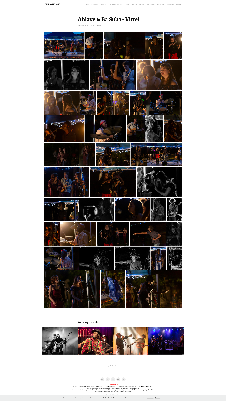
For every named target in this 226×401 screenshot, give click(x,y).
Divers (178, 4)
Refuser (157, 398)
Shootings (170, 4)
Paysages (142, 4)
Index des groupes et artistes (96, 4)
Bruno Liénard (52, 4)
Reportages (161, 4)
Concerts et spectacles (116, 4)
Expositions (151, 4)
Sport (128, 4)
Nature (134, 4)
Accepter (150, 398)
